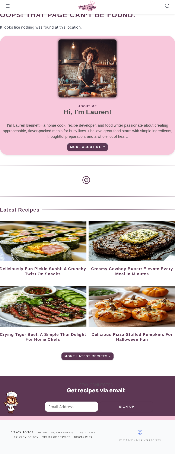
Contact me (86, 432)
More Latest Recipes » (87, 356)
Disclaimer (83, 437)
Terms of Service (56, 437)
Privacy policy (26, 437)
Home (42, 432)
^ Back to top (22, 432)
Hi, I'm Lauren (62, 432)
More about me (85, 147)
